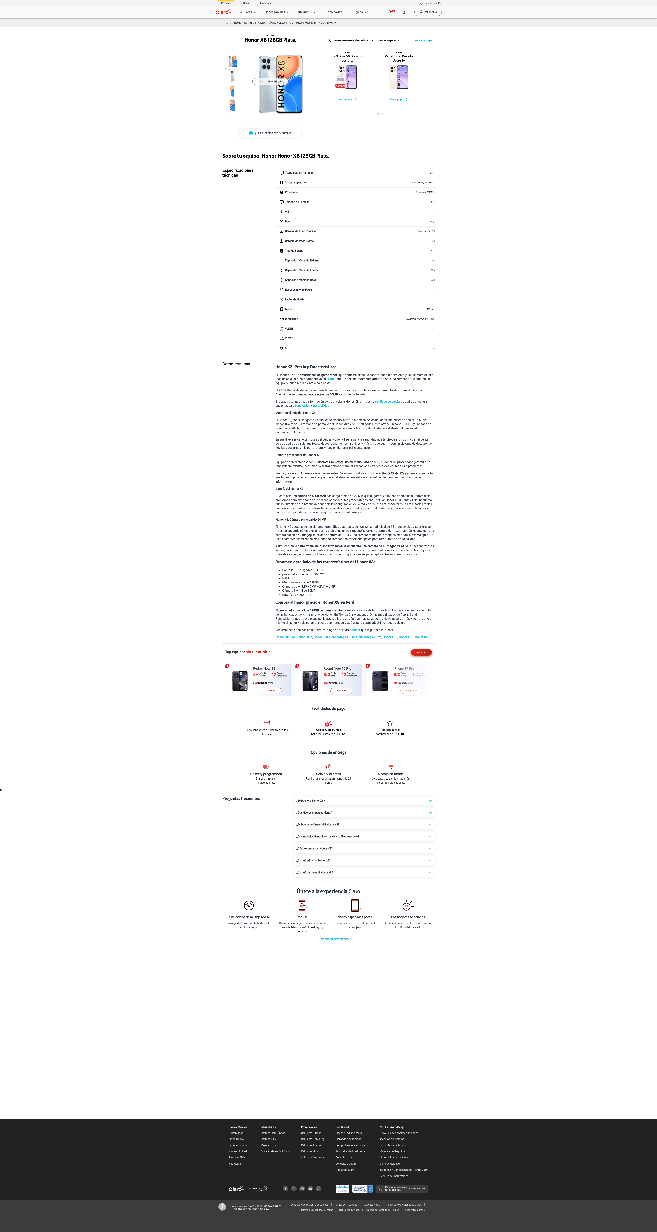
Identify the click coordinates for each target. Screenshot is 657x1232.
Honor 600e (304, 637)
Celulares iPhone (311, 1133)
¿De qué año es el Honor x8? (313, 860)
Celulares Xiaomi (311, 1145)
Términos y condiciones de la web (403, 1204)
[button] (430, 3)
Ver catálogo (422, 40)
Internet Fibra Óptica (273, 1133)
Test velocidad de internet (351, 1151)
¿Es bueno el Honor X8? (310, 800)
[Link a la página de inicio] (227, 23)
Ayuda (359, 12)
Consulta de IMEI (346, 1163)
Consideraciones (390, 1163)
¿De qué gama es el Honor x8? (314, 872)
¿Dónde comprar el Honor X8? (314, 848)
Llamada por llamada (349, 1139)
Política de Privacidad (345, 1204)
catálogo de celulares (389, 401)
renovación (303, 405)
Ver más (421, 652)
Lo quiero (271, 690)
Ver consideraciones (335, 939)
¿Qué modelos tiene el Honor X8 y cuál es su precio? (327, 836)
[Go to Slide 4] (232, 106)
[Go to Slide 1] (232, 62)
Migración (235, 1163)
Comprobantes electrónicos (352, 1145)
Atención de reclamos (393, 1139)
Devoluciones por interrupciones (399, 1133)
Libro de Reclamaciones (394, 1157)
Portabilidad (236, 1133)
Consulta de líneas (347, 1157)
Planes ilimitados (239, 1151)
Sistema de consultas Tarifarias (316, 1210)
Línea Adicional (238, 1145)
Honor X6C (422, 637)
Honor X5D (406, 637)
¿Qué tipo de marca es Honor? (314, 812)
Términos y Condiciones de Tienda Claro (404, 1169)
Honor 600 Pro (285, 637)
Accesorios (335, 12)
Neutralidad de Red (349, 1210)
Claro (330, 379)
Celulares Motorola (312, 1157)
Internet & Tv (306, 12)
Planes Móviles (274, 12)
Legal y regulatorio (415, 1210)
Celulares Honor (310, 1151)
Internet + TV (268, 1139)
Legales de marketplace (394, 1176)
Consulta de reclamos (393, 1145)
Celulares (246, 12)
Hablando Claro (345, 1169)
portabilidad (321, 405)
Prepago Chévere (239, 1157)
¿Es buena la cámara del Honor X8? (317, 824)
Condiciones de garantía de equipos (309, 1204)
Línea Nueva (236, 1139)
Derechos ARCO (371, 1204)
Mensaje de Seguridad (393, 1151)
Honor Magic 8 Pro (368, 637)
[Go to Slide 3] (232, 91)
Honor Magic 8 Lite (342, 637)
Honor (356, 630)
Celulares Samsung (313, 1139)
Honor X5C (390, 637)
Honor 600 (321, 637)
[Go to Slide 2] (232, 76)
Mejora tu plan (269, 1145)
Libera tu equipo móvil (349, 1133)
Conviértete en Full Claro (275, 1151)
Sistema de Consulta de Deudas (382, 1210)
